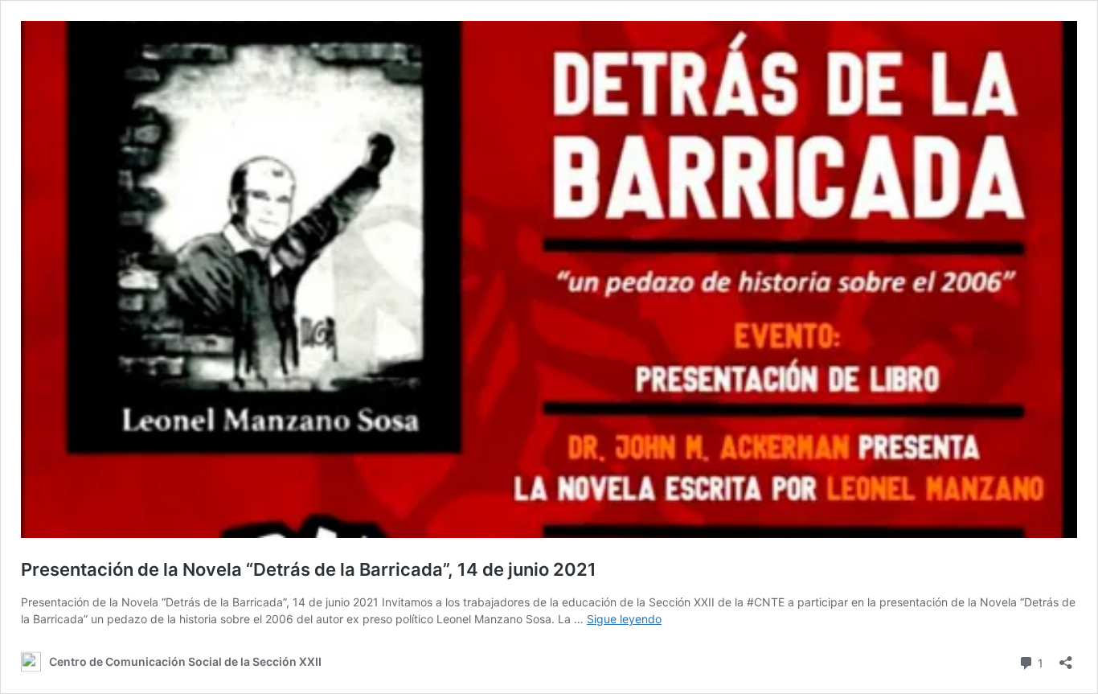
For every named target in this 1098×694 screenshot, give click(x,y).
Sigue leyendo (624, 619)
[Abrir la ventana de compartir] (1066, 657)
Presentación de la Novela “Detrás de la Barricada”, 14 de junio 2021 (308, 569)
